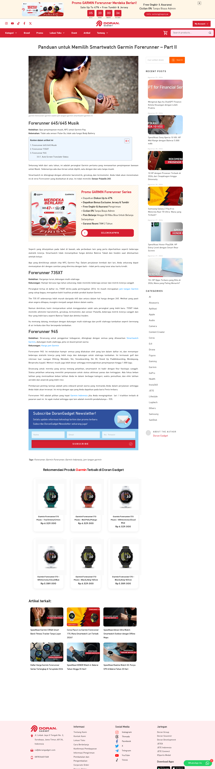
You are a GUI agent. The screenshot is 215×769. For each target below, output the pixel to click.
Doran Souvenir (164, 736)
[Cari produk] (210, 33)
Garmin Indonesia (79, 395)
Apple (152, 314)
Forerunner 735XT (40, 149)
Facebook (126, 741)
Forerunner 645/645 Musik (44, 145)
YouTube (126, 755)
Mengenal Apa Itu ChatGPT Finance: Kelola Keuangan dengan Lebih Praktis (165, 105)
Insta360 (153, 385)
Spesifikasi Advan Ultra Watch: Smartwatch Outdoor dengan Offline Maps (119, 634)
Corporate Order (81, 765)
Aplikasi (153, 309)
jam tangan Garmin (128, 289)
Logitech (153, 402)
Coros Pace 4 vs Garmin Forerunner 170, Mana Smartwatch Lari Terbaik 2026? (83, 634)
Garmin (152, 367)
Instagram (127, 732)
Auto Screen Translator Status (55, 157)
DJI (150, 344)
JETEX (160, 744)
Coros (152, 338)
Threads (126, 736)
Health (152, 379)
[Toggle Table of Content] (125, 140)
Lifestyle (153, 396)
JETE (151, 391)
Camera (153, 326)
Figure (152, 355)
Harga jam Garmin (50, 346)
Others (152, 408)
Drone (152, 350)
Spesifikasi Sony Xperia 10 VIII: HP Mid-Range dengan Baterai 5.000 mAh (164, 140)
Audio (152, 320)
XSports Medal (164, 755)
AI (150, 297)
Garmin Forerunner (55, 460)
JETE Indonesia (164, 747)
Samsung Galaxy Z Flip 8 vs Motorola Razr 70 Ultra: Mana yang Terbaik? (164, 212)
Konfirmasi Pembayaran (85, 749)
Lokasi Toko (79, 740)
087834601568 (42, 757)
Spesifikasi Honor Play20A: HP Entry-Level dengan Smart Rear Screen (163, 247)
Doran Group (163, 732)
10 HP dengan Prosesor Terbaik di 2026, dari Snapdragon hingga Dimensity (164, 176)
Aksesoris (154, 303)
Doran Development (166, 740)
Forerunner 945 (39, 153)
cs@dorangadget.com (45, 750)
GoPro (152, 373)
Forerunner (39, 460)
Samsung (153, 414)
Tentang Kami (80, 732)
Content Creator (157, 332)
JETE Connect (163, 751)
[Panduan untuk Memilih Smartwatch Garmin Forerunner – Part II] (83, 85)
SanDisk (153, 420)
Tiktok (125, 760)
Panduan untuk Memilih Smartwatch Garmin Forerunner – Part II (107, 47)
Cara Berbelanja (81, 745)
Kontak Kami (80, 736)
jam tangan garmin (92, 460)
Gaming (153, 361)
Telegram (126, 751)
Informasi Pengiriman (84, 753)
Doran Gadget (160, 436)
